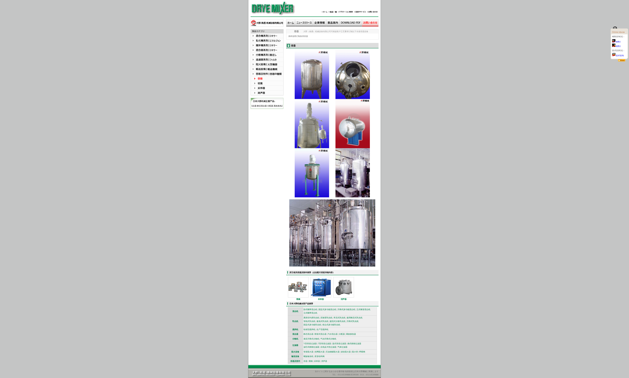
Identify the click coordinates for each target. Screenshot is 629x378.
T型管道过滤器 (324, 343)
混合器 (295, 334)
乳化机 (295, 321)
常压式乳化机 (339, 318)
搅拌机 (295, 329)
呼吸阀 (362, 352)
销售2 (618, 46)
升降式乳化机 (353, 321)
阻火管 (355, 352)
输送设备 (295, 356)
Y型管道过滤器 (310, 343)
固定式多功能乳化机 (312, 325)
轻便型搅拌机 (309, 329)
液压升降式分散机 (311, 339)
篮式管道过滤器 (339, 343)
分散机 (295, 339)
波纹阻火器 (346, 352)
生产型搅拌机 (322, 329)
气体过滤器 (342, 347)
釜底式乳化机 (322, 321)
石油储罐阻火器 (333, 352)
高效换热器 (273, 106)
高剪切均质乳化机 (311, 318)
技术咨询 (619, 55)
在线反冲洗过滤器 (328, 347)
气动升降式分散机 (328, 339)
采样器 (321, 299)
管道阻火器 (308, 352)
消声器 (344, 299)
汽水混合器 (333, 334)
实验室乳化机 (326, 318)
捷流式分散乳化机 (337, 321)
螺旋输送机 (308, 356)
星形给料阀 (319, 356)
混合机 (295, 311)
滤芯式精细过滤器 (311, 347)
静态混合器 (256, 106)
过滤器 (281, 106)
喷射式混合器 (320, 334)
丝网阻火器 (319, 352)
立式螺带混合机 (310, 313)
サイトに (321, 371)
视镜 (298, 299)
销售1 (618, 42)
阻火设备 (295, 352)
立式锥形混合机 (363, 309)
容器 (306, 36)
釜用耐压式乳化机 (354, 318)
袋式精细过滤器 (354, 343)
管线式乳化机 (309, 321)
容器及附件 (295, 361)
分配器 (264, 106)
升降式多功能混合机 (346, 309)
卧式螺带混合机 (310, 309)
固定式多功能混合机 (327, 309)
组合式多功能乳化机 (331, 325)
